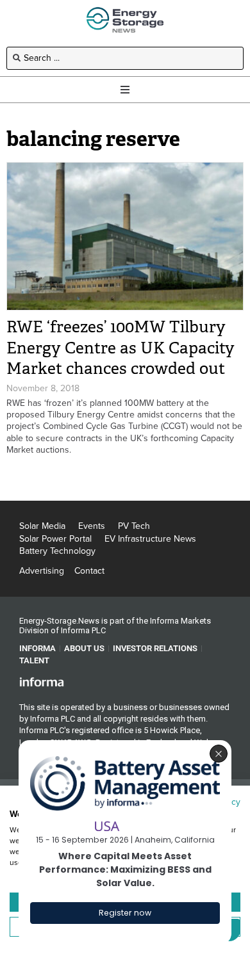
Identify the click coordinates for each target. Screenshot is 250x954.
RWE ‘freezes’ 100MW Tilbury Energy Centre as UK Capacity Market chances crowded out (120, 347)
